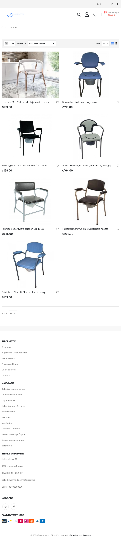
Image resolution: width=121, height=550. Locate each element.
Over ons (6, 347)
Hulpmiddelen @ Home (13, 405)
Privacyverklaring (10, 364)
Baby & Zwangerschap (13, 388)
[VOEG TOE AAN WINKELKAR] (54, 56)
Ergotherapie (8, 400)
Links (98, 4)
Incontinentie (8, 411)
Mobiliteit (6, 417)
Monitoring (7, 423)
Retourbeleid (8, 358)
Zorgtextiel (7, 445)
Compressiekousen (12, 394)
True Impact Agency (80, 535)
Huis (3, 27)
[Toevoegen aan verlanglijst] (57, 102)
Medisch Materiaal (11, 428)
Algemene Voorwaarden (14, 352)
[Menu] (3, 15)
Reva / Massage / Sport (14, 434)
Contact (6, 375)
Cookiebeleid (9, 369)
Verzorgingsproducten (13, 440)
